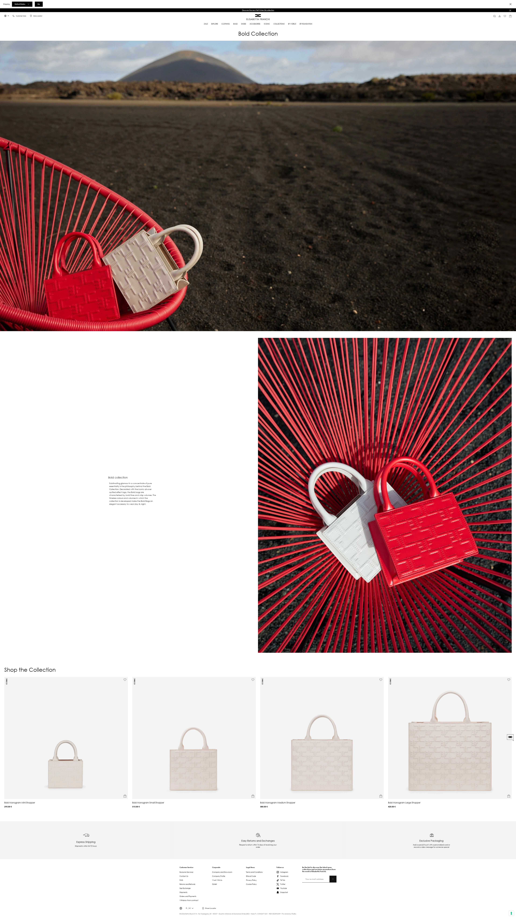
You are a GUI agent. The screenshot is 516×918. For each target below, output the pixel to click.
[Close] (510, 4)
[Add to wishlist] (125, 679)
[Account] (500, 16)
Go (38, 4)
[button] (258, 10)
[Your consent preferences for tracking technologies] (511, 913)
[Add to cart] (125, 796)
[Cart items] (510, 16)
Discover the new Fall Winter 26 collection (258, 10)
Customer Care (21, 16)
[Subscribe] (332, 879)
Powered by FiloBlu (289, 914)
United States (20, 4)
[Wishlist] (505, 16)
